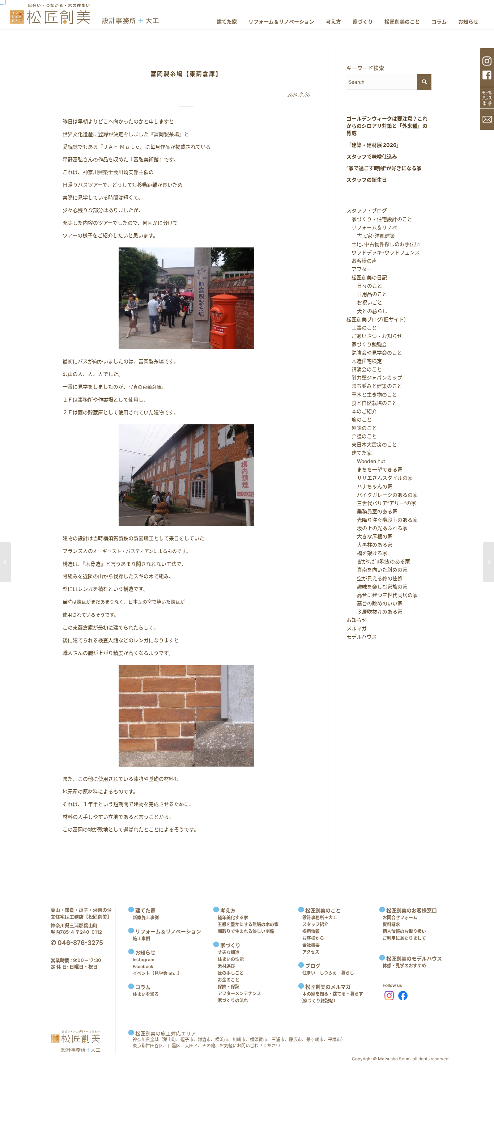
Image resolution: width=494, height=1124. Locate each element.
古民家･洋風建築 (371, 236)
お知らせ (356, 620)
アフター (359, 269)
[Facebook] (403, 995)
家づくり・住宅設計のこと (379, 219)
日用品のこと (367, 294)
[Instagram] (387, 995)
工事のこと (361, 328)
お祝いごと (364, 302)
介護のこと (361, 436)
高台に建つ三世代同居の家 (382, 595)
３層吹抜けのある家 (375, 611)
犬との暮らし (367, 311)
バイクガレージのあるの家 (382, 495)
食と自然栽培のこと (371, 403)
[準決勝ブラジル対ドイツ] (5, 562)
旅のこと (359, 419)
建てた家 (359, 453)
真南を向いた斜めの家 (377, 570)
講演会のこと (364, 369)
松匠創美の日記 (366, 277)
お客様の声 (361, 261)
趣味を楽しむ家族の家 (377, 587)
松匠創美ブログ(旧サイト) (376, 319)
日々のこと (364, 286)
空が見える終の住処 (375, 578)
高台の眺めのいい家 (375, 603)
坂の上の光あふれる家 (377, 528)
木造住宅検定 (364, 361)
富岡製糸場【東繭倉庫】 (186, 73)
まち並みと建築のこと (374, 386)
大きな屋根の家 (369, 536)
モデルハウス (361, 636)
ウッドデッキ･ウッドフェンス (383, 252)
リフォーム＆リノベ (371, 227)
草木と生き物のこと (371, 394)
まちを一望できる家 (375, 469)
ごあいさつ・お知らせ (374, 336)
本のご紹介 (361, 411)
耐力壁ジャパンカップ (374, 377)
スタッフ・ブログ (366, 210)
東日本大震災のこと (371, 444)
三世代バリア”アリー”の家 (381, 503)
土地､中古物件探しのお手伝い (383, 244)
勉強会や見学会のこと (374, 352)
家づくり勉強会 (366, 344)
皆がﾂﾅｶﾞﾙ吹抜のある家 (378, 561)
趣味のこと (361, 428)
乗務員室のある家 (372, 511)
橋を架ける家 (367, 553)
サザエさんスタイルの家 (380, 478)
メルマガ (356, 628)
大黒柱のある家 (369, 545)
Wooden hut (366, 461)
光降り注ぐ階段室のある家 (382, 520)
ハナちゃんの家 (369, 486)
